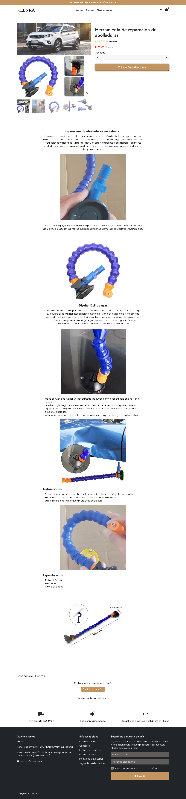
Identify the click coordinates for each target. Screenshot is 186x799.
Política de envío (88, 754)
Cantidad (100, 52)
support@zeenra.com (30, 761)
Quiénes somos (104, 9)
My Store (35, 793)
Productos (78, 9)
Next (87, 60)
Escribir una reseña (93, 689)
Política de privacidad (91, 759)
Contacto (90, 9)
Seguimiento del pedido (92, 763)
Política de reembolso (91, 750)
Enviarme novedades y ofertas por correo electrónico (136, 768)
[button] (101, 41)
